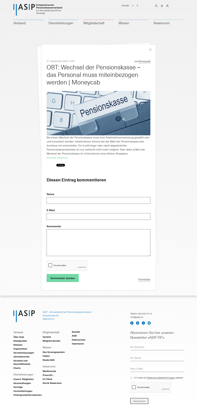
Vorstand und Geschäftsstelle (21, 362)
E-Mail (51, 210)
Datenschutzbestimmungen (161, 377)
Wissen (124, 22)
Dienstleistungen (61, 22)
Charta (17, 368)
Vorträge (18, 387)
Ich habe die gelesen (158, 377)
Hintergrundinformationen (27, 395)
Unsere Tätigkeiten (23, 379)
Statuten (18, 344)
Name (50, 194)
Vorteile (47, 337)
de (133, 5)
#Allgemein (62, 157)
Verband (19, 22)
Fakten (46, 356)
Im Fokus (47, 379)
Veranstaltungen (22, 383)
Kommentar (54, 226)
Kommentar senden (63, 278)
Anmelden (144, 279)
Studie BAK (49, 360)
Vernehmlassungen (23, 352)
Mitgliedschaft (94, 22)
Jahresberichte (21, 356)
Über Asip (18, 337)
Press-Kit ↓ (48, 375)
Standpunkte (20, 340)
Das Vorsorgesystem (54, 352)
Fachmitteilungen (22, 391)
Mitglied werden (51, 340)
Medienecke (49, 371)
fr (137, 5)
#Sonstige (51, 157)
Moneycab (144, 61)
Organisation (20, 348)
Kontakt (125, 5)
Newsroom (162, 22)
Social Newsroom (52, 383)
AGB (74, 335)
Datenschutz (78, 339)
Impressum (78, 343)
